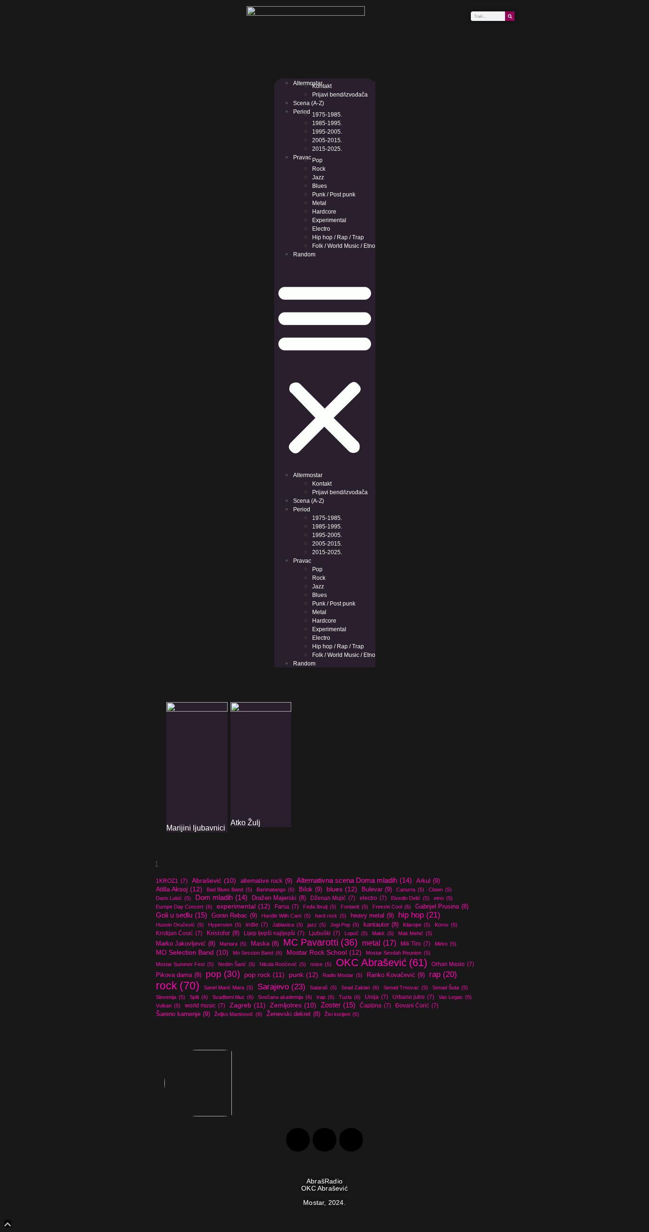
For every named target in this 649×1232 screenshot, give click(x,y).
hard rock (330, 916)
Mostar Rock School (324, 952)
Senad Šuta (450, 987)
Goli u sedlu (181, 915)
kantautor (381, 924)
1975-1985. (327, 114)
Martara (233, 944)
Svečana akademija (285, 997)
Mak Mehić (415, 933)
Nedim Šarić (236, 964)
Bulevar (377, 889)
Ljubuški (324, 933)
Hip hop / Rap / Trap (338, 237)
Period (301, 111)
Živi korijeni (341, 1014)
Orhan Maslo (452, 964)
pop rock (264, 974)
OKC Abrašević (381, 962)
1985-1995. (327, 123)
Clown (440, 889)
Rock (318, 169)
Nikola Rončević (282, 964)
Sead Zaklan (360, 987)
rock (178, 985)
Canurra (410, 889)
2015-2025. (327, 149)
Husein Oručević (180, 925)
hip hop (419, 914)
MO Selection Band (192, 952)
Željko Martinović (238, 1014)
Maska (265, 943)
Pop (317, 160)
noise (321, 964)
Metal (319, 203)
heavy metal (372, 915)
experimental (243, 906)
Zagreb (247, 1005)
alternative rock (266, 880)
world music (205, 1005)
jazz (316, 925)
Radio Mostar (343, 975)
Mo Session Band (257, 953)
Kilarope (416, 925)
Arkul (428, 880)
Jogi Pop (344, 925)
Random (304, 254)
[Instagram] (324, 1140)
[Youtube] (351, 1140)
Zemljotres (293, 1005)
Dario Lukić (173, 898)
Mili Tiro (415, 943)
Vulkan (168, 1005)
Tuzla (350, 997)
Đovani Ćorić (417, 1005)
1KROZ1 (172, 881)
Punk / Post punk (333, 194)
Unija (376, 997)
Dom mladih (221, 897)
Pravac (302, 157)
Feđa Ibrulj (319, 906)
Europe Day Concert (184, 906)
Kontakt (322, 86)
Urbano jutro (413, 997)
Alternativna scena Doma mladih (354, 880)
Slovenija (170, 997)
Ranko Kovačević (396, 974)
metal (379, 943)
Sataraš (323, 987)
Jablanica (287, 925)
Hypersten (224, 925)
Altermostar (308, 83)
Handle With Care (286, 916)
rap (443, 974)
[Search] (510, 16)
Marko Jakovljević (185, 943)
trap (325, 997)
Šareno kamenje (183, 1013)
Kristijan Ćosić (179, 933)
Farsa (287, 906)
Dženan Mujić (332, 898)
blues (341, 889)
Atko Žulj (245, 823)
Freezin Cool (391, 906)
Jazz (318, 177)
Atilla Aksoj (179, 889)
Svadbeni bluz (233, 997)
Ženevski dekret (293, 1014)
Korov (446, 925)
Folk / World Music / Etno (343, 246)
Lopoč (356, 933)
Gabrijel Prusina (441, 906)
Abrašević (214, 880)
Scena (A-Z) (308, 103)
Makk (383, 933)
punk (303, 974)
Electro (321, 228)
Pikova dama (178, 975)
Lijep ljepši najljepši (274, 933)
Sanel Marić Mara (228, 987)
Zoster (338, 1005)
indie (257, 924)
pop (223, 974)
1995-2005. (327, 131)
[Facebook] (298, 1140)
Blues (319, 186)
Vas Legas (455, 997)
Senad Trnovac (405, 987)
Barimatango (276, 889)
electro (373, 898)
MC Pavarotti (320, 942)
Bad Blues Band (229, 889)
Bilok (310, 889)
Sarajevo (281, 986)
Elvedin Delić (410, 898)
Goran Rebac (234, 915)
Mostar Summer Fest (185, 964)
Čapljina (375, 1005)
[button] (324, 367)
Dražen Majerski (279, 898)
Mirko (446, 944)
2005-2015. (327, 140)
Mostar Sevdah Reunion (398, 953)
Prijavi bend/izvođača (340, 94)
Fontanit (354, 906)
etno (443, 898)
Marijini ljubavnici (195, 828)
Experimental (329, 220)
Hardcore (324, 211)
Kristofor (223, 933)
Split (199, 997)
